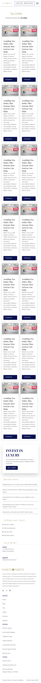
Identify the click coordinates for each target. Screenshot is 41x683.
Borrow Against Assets (9, 649)
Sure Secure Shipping (8, 632)
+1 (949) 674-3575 (8, 549)
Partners (5, 616)
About (4, 599)
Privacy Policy (6, 680)
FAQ (3, 608)
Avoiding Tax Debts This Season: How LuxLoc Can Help (9, 46)
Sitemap (4, 620)
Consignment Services (9, 645)
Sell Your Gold (8, 532)
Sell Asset (12, 468)
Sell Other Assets (9, 535)
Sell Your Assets (7, 628)
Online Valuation (7, 640)
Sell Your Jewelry (9, 524)
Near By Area (6, 653)
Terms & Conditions (17, 680)
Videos (4, 612)
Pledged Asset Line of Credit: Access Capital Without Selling (19, 484)
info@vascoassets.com (9, 560)
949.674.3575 (24, 3)
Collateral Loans (8, 80)
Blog (3, 603)
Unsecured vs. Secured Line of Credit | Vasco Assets (17, 512)
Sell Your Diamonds (9, 528)
